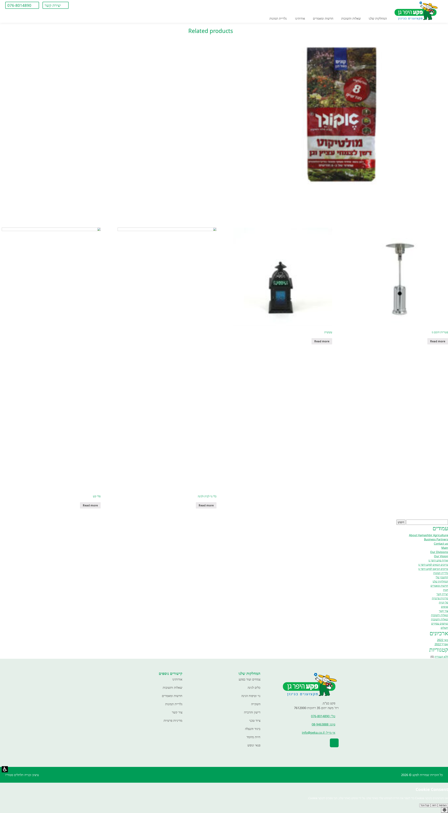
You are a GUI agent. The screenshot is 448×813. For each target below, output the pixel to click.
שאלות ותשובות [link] (439, 615)
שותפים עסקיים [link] (439, 623)
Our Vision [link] (441, 556)
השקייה (255, 704)
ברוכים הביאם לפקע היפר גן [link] (433, 569)
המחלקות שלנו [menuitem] (378, 18)
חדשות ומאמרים (172, 696)
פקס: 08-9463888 (323, 724)
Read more (437, 341)
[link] (76, 5)
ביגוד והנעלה (252, 729)
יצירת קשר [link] (442, 594)
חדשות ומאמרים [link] (439, 586)
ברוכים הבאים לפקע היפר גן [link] (433, 565)
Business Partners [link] (436, 539)
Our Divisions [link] (439, 552)
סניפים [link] (444, 607)
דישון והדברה (252, 712)
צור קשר (177, 712)
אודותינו (177, 679)
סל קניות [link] (443, 602)
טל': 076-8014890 (323, 716)
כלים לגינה (254, 687)
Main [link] (444, 548)
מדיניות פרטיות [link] (440, 598)
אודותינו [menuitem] (300, 18)
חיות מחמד (253, 737)
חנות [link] (445, 590)
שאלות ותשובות (172, 687)
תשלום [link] (444, 628)
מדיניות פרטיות (173, 720)
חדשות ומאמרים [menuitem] (323, 18)
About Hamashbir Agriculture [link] (428, 535)
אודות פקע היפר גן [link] (438, 560)
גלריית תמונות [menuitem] (278, 18)
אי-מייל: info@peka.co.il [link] (318, 732)
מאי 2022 (442, 640)
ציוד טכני (254, 720)
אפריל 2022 (441, 644)
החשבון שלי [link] (442, 577)
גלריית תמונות (173, 704)
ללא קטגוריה (441, 657)
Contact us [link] (441, 544)
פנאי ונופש (253, 745)
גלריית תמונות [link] (440, 573)
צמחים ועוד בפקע (249, 679)
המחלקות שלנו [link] (440, 581)
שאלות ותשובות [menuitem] (351, 18)
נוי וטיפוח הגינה (250, 696)
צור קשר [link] (443, 611)
